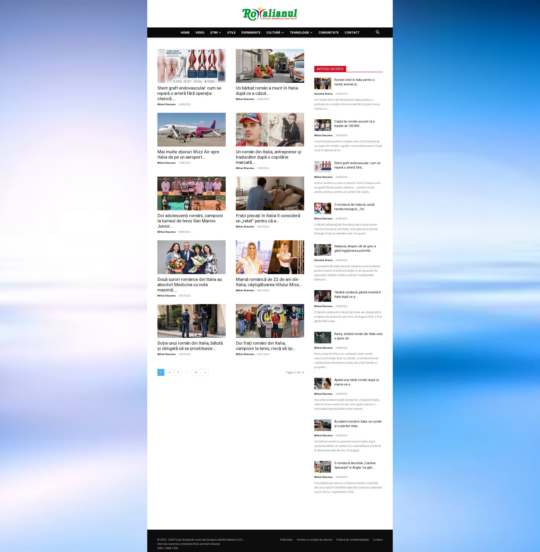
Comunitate (329, 32)
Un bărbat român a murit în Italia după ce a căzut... (267, 91)
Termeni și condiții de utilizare (314, 539)
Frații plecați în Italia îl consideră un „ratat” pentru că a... (268, 218)
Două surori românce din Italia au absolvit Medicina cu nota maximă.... (189, 284)
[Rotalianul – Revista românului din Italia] (270, 13)
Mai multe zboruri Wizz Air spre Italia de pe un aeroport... (188, 154)
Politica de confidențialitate (352, 539)
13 (195, 372)
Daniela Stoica (323, 93)
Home (185, 32)
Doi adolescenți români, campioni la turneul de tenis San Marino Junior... (190, 221)
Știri (214, 32)
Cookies (378, 539)
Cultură (273, 32)
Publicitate (286, 539)
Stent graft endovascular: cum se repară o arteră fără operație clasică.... (189, 93)
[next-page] (205, 372)
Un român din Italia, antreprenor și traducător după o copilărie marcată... (268, 157)
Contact (352, 32)
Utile (231, 32)
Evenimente (251, 32)
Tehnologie (299, 32)
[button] (378, 33)
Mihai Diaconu (166, 104)
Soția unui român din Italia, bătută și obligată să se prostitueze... (190, 346)
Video (200, 32)
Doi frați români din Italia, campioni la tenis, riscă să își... (266, 346)
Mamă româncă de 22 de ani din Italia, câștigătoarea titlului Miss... (269, 282)
